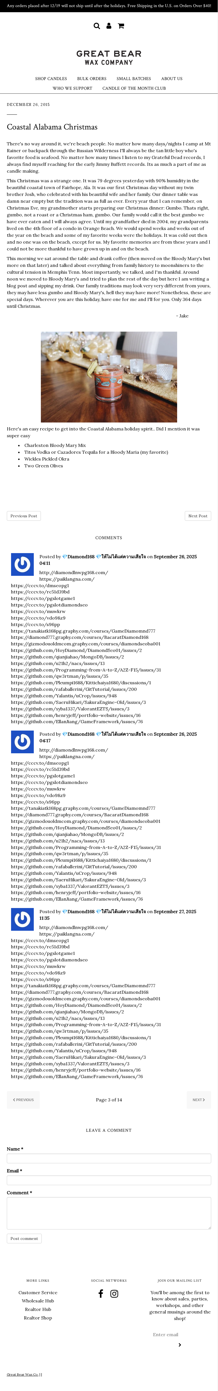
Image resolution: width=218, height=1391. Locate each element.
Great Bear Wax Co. (23, 1374)
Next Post (197, 515)
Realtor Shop (38, 1318)
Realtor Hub (38, 1309)
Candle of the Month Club (134, 88)
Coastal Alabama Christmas (52, 127)
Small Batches (134, 79)
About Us (172, 79)
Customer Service (37, 1292)
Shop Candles (51, 79)
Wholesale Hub (38, 1301)
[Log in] (109, 25)
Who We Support (72, 88)
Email (14, 1171)
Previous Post (24, 515)
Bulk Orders (91, 79)
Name (15, 1149)
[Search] (97, 25)
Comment (19, 1192)
